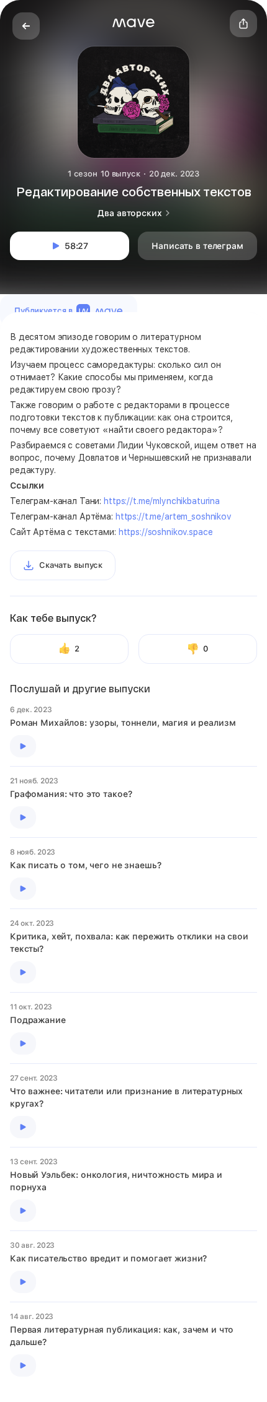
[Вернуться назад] (26, 26)
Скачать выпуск (70, 565)
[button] (133, 23)
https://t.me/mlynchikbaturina (162, 501)
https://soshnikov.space (166, 532)
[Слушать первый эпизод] (23, 746)
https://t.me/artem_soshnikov (173, 516)
